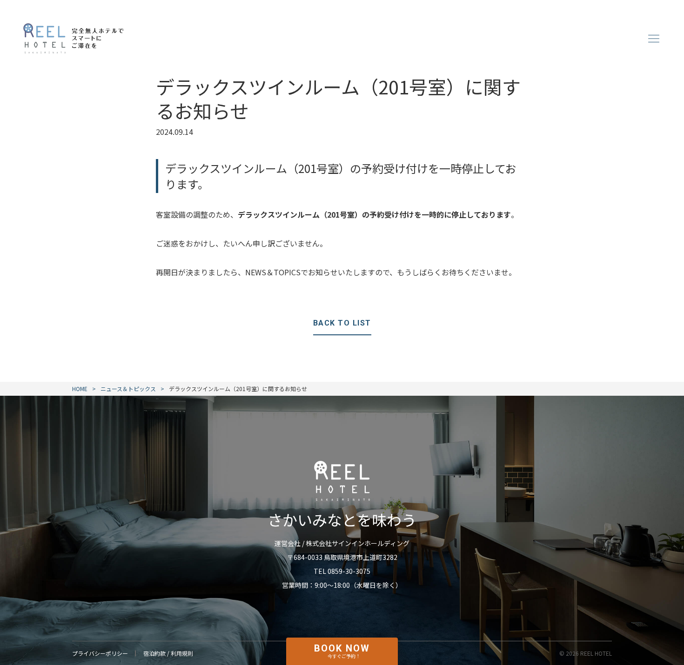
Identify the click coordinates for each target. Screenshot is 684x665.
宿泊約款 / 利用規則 (168, 653)
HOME (79, 389)
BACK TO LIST (342, 323)
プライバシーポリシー (100, 653)
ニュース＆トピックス (128, 389)
